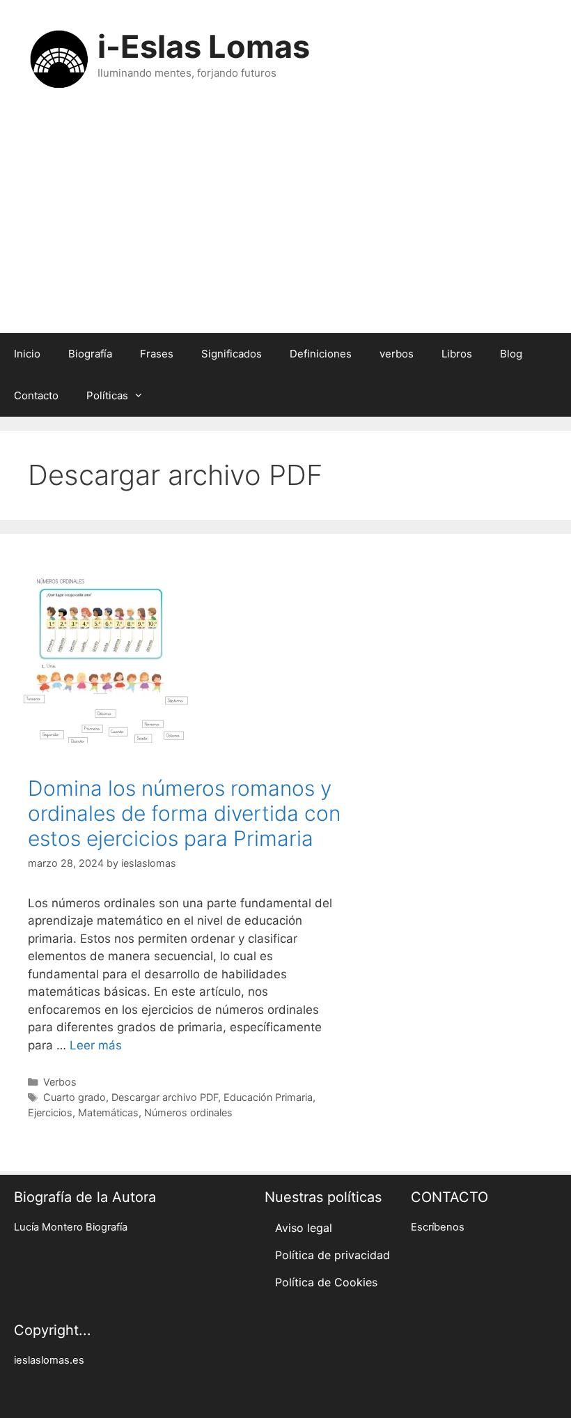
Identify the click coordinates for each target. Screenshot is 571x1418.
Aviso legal (303, 1228)
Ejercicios (50, 1112)
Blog (511, 353)
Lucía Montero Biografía (70, 1227)
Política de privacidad (332, 1255)
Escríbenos (437, 1227)
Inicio (27, 353)
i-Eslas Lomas (203, 46)
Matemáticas (108, 1112)
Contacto (36, 395)
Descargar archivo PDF (164, 1097)
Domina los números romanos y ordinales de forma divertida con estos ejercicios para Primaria (184, 813)
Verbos (60, 1082)
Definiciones (321, 353)
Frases (156, 353)
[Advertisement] (285, 228)
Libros (456, 353)
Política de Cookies (326, 1282)
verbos (397, 353)
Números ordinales (188, 1112)
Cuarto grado (74, 1097)
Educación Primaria (268, 1097)
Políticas (107, 395)
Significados (231, 353)
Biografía (90, 353)
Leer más (96, 1045)
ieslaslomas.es (49, 1360)
